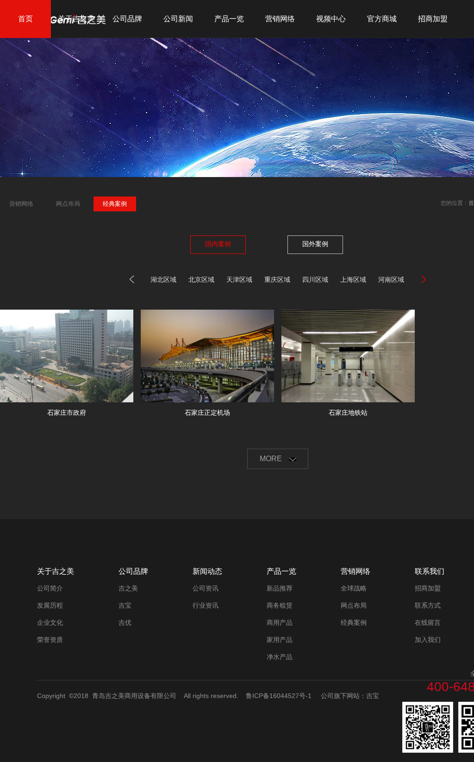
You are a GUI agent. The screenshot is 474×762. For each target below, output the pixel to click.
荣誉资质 (50, 639)
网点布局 (354, 605)
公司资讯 (205, 588)
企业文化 (50, 622)
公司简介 (50, 588)
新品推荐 (280, 588)
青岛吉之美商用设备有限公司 (134, 695)
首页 (25, 19)
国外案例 (315, 244)
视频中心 (331, 19)
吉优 (124, 622)
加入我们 (428, 639)
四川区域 (315, 279)
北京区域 (201, 279)
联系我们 (429, 571)
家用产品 (280, 639)
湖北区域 (163, 279)
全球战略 (354, 588)
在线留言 (428, 622)
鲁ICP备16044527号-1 (279, 695)
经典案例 (354, 622)
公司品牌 (127, 19)
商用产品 (280, 622)
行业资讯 (205, 605)
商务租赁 (280, 605)
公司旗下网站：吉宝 (350, 695)
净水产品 (280, 656)
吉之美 (128, 588)
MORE (272, 459)
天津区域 (239, 279)
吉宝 (124, 605)
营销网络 (280, 19)
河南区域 (391, 279)
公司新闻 (178, 19)
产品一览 (229, 19)
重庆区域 (277, 279)
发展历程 (50, 605)
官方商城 (382, 19)
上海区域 (353, 279)
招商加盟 (433, 19)
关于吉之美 (76, 19)
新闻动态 (207, 571)
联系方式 (428, 605)
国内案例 (218, 244)
